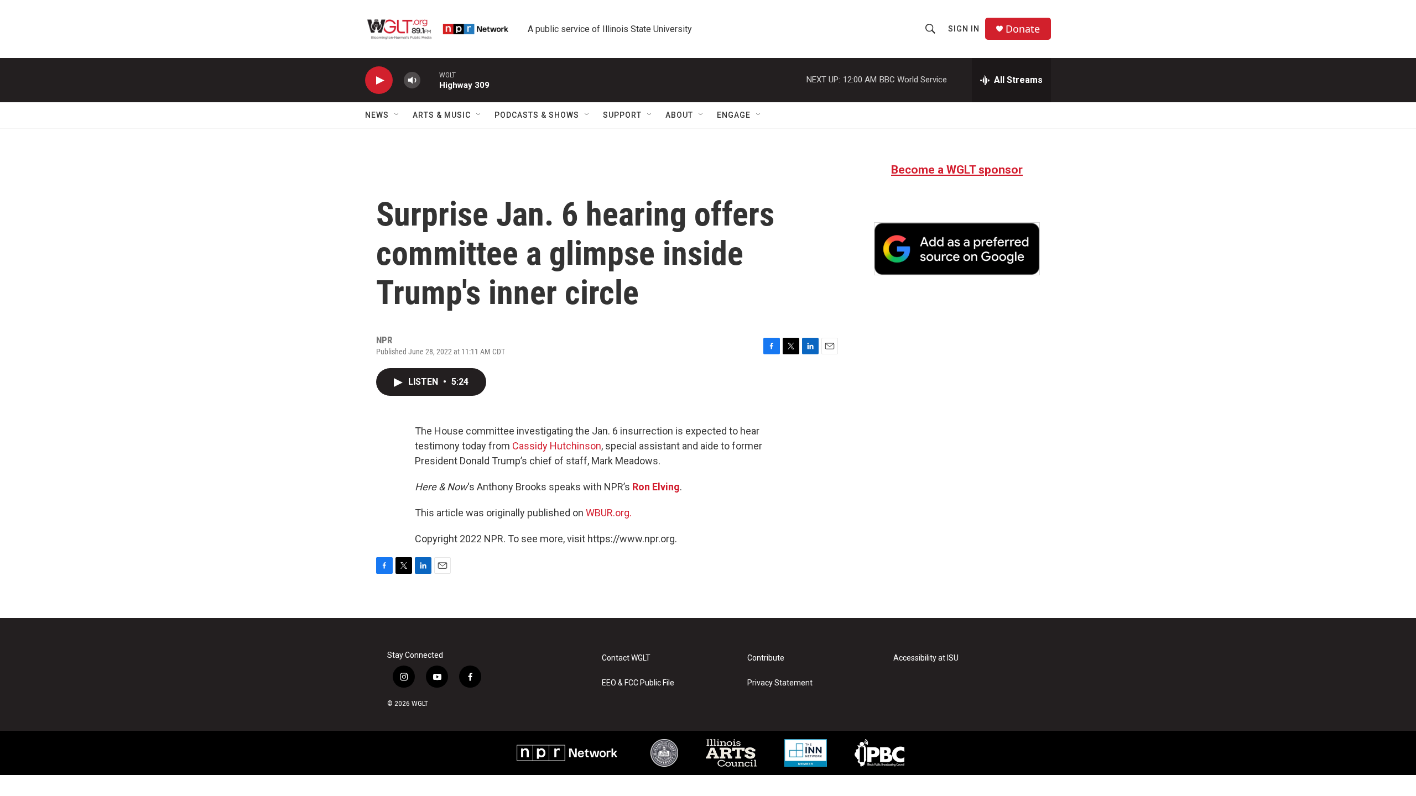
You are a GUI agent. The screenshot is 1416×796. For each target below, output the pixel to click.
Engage (734, 115)
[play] (379, 80)
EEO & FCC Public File (638, 683)
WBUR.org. (609, 513)
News (377, 115)
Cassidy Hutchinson (556, 446)
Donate (1023, 29)
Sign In (964, 28)
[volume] (412, 80)
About (679, 115)
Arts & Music (442, 115)
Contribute (765, 658)
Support (622, 115)
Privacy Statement (780, 683)
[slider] (429, 80)
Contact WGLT (626, 658)
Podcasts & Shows (536, 115)
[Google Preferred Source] (956, 249)
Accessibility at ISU (926, 658)
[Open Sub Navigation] (397, 115)
